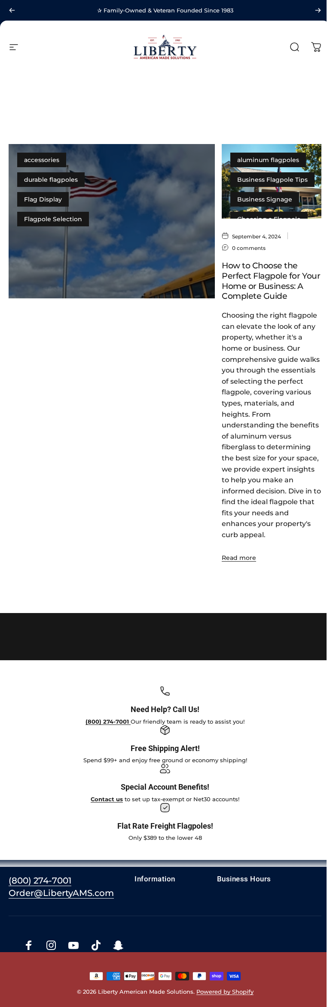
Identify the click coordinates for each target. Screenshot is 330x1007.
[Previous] (12, 10)
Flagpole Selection (53, 219)
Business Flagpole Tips (272, 179)
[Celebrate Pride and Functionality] (112, 221)
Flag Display (43, 199)
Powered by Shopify (223, 991)
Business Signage (264, 199)
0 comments (108, 372)
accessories (41, 160)
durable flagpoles (51, 179)
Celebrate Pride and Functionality (98, 391)
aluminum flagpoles (268, 160)
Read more (32, 540)
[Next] (318, 10)
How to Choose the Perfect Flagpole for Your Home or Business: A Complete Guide (271, 281)
